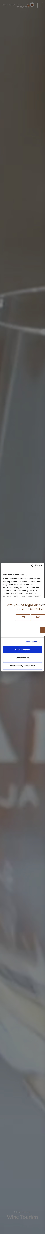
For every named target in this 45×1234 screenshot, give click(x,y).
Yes (23, 617)
